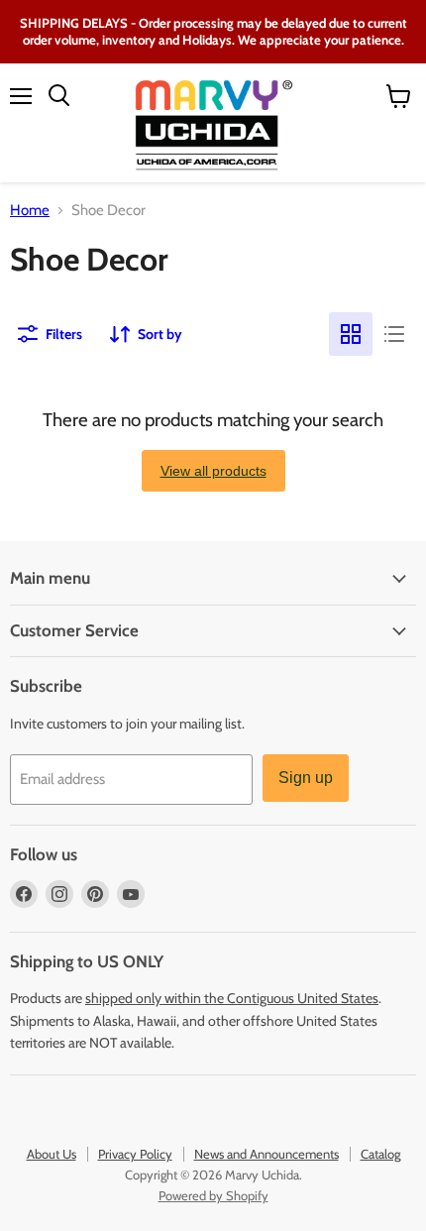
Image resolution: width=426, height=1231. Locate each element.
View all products (213, 471)
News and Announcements (266, 1154)
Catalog (380, 1154)
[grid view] (351, 334)
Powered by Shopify (213, 1195)
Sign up (305, 777)
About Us (51, 1154)
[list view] (394, 334)
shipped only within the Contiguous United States (231, 998)
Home (30, 210)
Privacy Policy (135, 1154)
